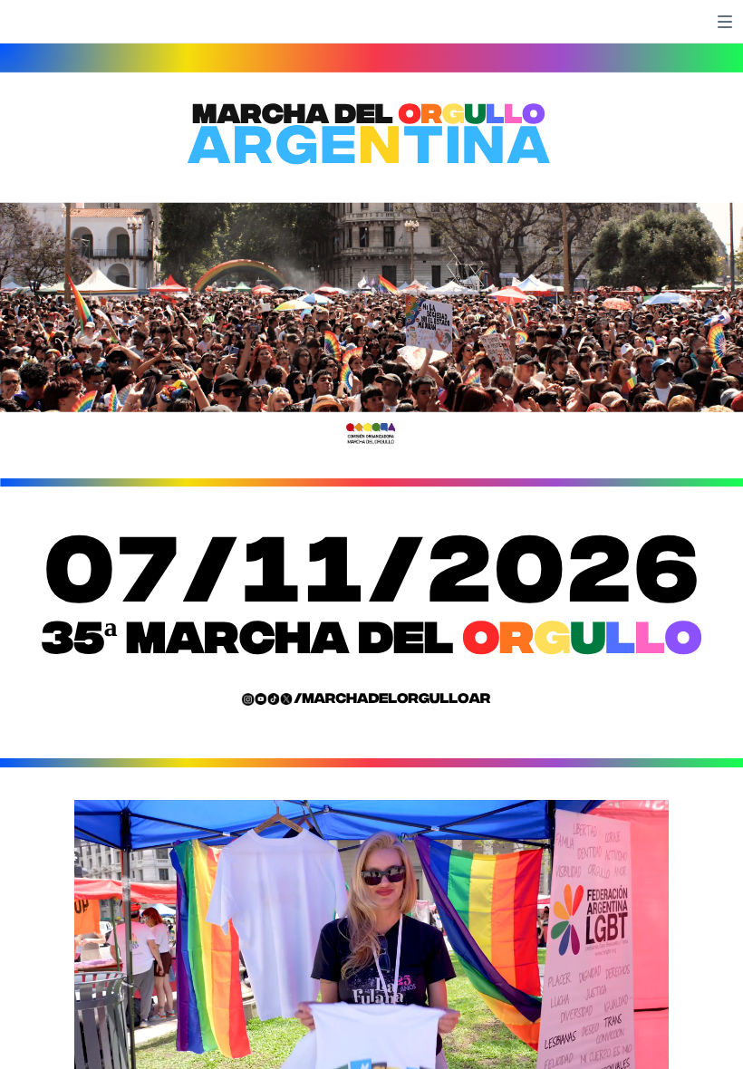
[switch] (725, 22)
